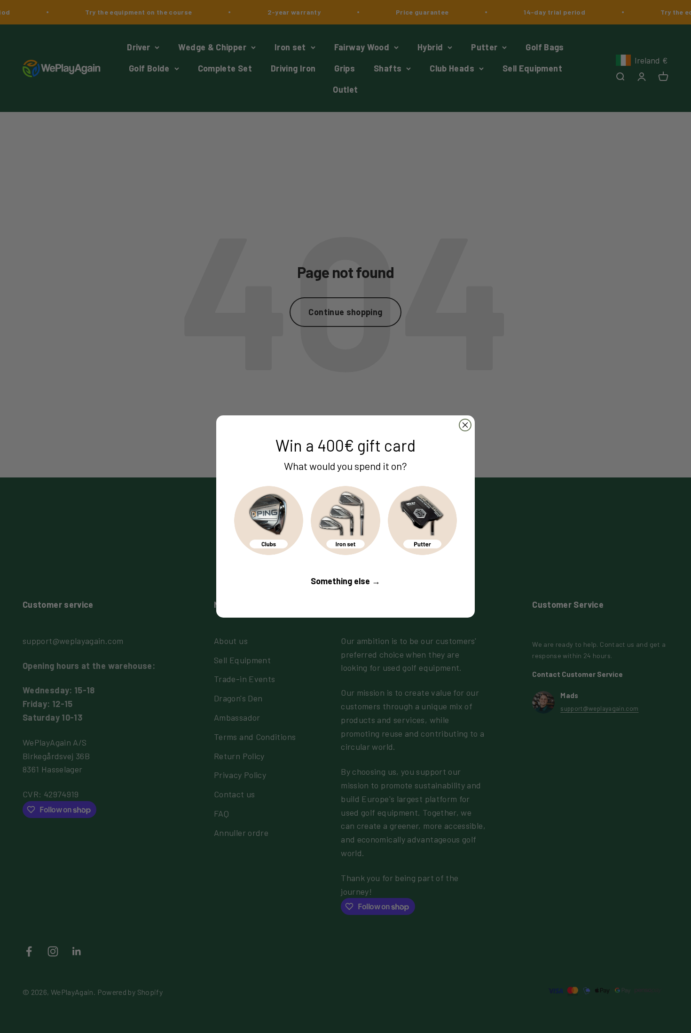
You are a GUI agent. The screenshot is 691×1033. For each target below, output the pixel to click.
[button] (269, 520)
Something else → (345, 581)
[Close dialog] (465, 425)
